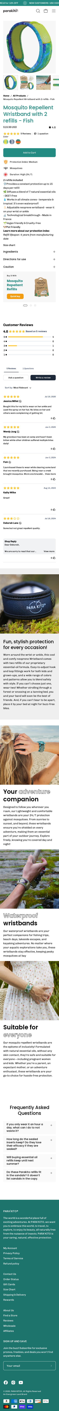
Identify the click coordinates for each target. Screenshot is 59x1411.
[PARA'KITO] (10, 11)
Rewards (8, 1299)
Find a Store (10, 1315)
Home (6, 95)
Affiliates (8, 1331)
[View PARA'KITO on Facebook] (5, 1382)
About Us (8, 1310)
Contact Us (9, 1274)
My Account (10, 1248)
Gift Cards (9, 1284)
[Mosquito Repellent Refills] (41, 286)
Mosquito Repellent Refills (15, 285)
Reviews (8, 1320)
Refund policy (11, 1263)
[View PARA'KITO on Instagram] (13, 1382)
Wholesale (9, 1325)
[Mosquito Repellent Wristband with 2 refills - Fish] (10, 82)
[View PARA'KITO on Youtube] (20, 1382)
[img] (52, 127)
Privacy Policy (11, 1253)
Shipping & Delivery (14, 1294)
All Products (19, 95)
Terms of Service (13, 1258)
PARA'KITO (16, 1391)
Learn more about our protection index (26, 230)
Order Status (11, 1279)
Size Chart (9, 1289)
